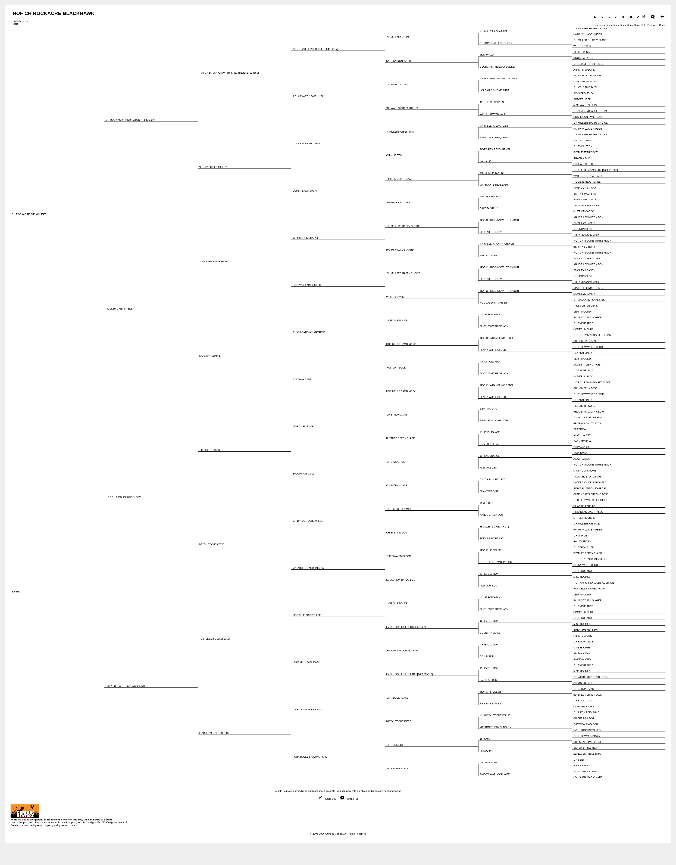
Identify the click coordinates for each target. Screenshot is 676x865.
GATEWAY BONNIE (210, 355)
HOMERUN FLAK (583, 329)
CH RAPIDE (580, 535)
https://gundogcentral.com (59, 825)
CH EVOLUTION (583, 146)
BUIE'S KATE (580, 765)
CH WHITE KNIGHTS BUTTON (591, 677)
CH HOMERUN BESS (585, 341)
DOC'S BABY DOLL (584, 58)
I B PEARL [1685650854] (306, 662)
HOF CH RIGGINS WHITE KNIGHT (499, 220)
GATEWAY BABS (302, 379)
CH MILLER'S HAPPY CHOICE (591, 40)
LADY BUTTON (488, 680)
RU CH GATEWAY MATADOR (309, 332)
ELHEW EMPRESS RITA (587, 753)
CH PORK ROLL (396, 745)
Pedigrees (652, 25)
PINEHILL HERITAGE (491, 538)
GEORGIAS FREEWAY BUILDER (498, 66)
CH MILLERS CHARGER (494, 31)
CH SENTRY (581, 759)
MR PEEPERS (582, 52)
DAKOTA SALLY (488, 208)
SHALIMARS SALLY (397, 768)
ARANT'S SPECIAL (584, 69)
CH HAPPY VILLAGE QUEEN (496, 43)
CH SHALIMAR (488, 762)
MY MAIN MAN (582, 653)
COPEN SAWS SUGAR (305, 190)
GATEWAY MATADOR (399, 556)
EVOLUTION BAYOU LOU (400, 579)
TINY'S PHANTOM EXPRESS (590, 488)
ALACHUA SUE (581, 435)
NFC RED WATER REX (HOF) (590, 500)
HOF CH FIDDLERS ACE (307, 615)
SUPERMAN (580, 429)
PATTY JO (485, 161)
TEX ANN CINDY (582, 352)
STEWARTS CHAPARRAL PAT (403, 108)
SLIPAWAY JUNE (582, 447)
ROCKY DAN (487, 55)
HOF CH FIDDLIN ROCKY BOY (123, 497)
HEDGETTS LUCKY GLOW (588, 411)
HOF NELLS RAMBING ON (401, 344)
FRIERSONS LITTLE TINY (588, 423)
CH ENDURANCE (583, 323)
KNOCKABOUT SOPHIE (399, 61)
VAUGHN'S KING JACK (587, 205)
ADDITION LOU (488, 585)
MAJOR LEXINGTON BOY (588, 217)
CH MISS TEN (394, 155)
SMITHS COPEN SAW (399, 178)
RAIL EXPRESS (582, 541)
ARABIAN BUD (582, 158)
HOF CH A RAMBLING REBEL (497, 338)
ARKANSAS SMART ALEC (588, 511)
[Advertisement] (338, 856)
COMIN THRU (488, 656)
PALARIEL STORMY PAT (587, 75)
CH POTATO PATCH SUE (587, 742)
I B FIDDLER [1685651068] (214, 638)
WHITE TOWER (582, 46)
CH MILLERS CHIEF (398, 37)
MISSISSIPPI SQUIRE (492, 172)
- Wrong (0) (351, 798)
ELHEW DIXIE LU (583, 164)
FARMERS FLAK (583, 441)
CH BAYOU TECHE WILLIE (308, 520)
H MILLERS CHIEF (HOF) (401, 131)
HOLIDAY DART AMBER (586, 258)
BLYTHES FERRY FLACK (494, 326)
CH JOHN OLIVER (584, 228)
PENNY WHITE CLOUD (493, 349)
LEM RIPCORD (582, 311)
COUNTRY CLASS (396, 485)
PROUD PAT (487, 750)
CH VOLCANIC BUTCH (587, 87)
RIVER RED (486, 503)
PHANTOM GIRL (489, 491)
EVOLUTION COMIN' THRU (402, 650)
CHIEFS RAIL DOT (396, 532)
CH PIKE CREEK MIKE (399, 509)
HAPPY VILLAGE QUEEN (587, 34)
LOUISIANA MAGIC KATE (587, 777)
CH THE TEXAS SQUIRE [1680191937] (596, 170)
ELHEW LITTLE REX (585, 747)
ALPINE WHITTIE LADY (586, 199)
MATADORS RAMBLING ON (308, 568)
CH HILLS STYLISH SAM (588, 417)
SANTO (16, 591)
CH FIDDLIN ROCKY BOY (307, 709)
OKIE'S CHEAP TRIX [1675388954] (125, 686)
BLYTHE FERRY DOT (585, 152)
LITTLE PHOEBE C (584, 517)
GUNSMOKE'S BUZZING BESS (590, 494)
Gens (595, 25)
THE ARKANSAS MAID (586, 234)
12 (637, 17)
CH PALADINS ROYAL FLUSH (590, 299)
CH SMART (486, 739)
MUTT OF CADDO (583, 211)
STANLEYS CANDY (584, 223)
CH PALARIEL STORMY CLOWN (498, 78)
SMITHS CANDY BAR (398, 202)
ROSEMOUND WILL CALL (588, 116)
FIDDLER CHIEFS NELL (119, 308)
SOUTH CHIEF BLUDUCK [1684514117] (315, 49)
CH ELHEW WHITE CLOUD (589, 347)
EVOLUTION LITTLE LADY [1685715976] (409, 674)
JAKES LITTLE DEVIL (585, 305)
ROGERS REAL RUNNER (588, 181)
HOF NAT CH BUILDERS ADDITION (594, 582)
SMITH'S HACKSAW (585, 193)
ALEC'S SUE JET (583, 683)
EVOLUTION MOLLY (304, 473)
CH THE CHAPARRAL (492, 102)
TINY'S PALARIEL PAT (492, 479)
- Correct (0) (330, 798)
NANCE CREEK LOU (491, 514)
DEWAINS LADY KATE (585, 506)
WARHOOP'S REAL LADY (587, 175)
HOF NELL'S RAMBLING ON (496, 562)
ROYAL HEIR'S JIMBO (586, 771)
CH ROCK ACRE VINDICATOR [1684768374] (131, 119)
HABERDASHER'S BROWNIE (589, 482)
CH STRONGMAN (490, 314)
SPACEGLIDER (582, 99)
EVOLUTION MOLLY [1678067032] (406, 627)
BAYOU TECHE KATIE (211, 544)
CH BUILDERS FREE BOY (588, 64)
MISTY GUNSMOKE (584, 470)
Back (662, 25)
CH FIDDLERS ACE (210, 450)
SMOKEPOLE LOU (583, 93)
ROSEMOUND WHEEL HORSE (591, 111)
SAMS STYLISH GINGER (587, 317)
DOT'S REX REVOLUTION (495, 149)
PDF (643, 25)
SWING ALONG (582, 659)
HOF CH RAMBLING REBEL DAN (592, 335)
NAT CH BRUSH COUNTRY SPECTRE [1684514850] (229, 72)
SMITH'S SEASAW (490, 196)
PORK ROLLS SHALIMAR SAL (310, 756)
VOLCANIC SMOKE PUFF (494, 90)
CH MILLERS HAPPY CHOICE (591, 28)
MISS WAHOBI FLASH (585, 105)
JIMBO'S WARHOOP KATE (495, 774)
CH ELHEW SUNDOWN (587, 736)
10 (630, 17)
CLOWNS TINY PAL (398, 84)
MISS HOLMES (488, 467)
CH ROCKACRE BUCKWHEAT (29, 214)
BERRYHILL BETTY (491, 231)
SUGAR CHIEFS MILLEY (213, 167)
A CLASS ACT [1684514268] (308, 96)
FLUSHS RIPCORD (584, 405)
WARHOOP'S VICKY (584, 187)
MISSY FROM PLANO (585, 81)
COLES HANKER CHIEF (306, 143)
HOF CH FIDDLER (397, 320)
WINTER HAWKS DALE (493, 114)
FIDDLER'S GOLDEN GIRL (214, 733)
